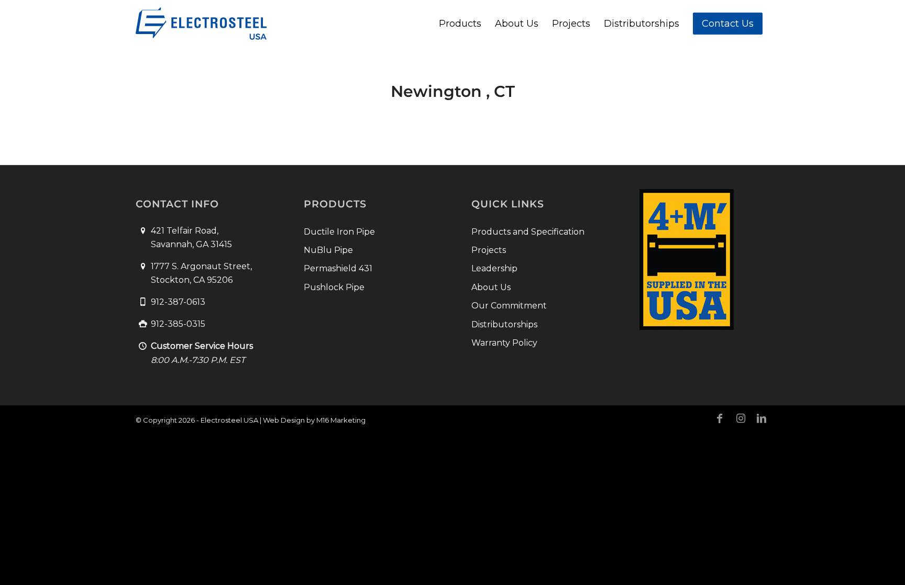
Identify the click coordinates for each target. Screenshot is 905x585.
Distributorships (504, 324)
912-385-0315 (178, 324)
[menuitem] (460, 24)
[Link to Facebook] (719, 418)
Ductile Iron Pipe (339, 232)
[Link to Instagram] (740, 418)
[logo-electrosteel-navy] (201, 24)
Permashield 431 (338, 268)
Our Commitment (509, 306)
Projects (488, 250)
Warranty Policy (504, 343)
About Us (491, 287)
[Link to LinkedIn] (761, 418)
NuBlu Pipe (328, 250)
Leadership (494, 268)
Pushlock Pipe (334, 287)
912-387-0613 (178, 302)
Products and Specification (527, 232)
